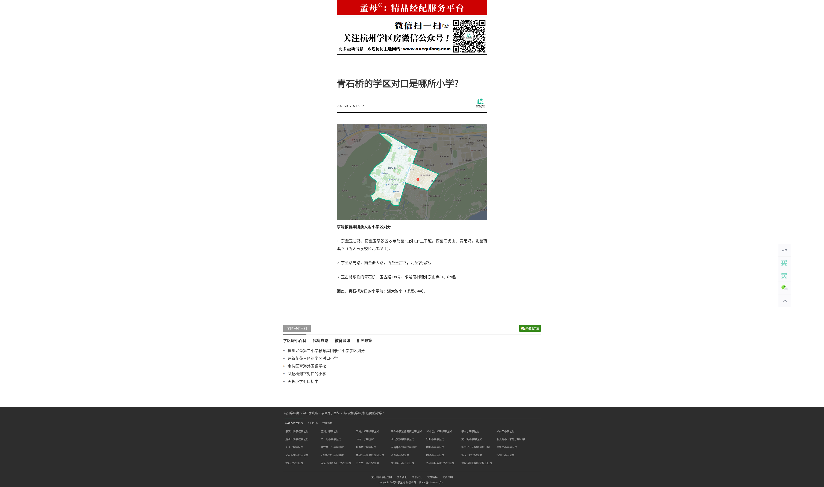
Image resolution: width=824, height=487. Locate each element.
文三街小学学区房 (471, 439)
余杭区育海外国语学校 (307, 366)
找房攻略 (320, 340)
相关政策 (364, 340)
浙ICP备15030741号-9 (431, 482)
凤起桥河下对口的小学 (307, 373)
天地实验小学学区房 (332, 455)
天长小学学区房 (294, 447)
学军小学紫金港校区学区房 (406, 431)
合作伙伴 (327, 423)
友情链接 (432, 477)
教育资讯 (342, 340)
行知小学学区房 (435, 439)
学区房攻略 (310, 413)
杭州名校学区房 (294, 423)
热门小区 (313, 423)
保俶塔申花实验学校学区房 (476, 463)
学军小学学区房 (470, 431)
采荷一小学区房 (365, 439)
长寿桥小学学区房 (366, 447)
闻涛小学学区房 (435, 455)
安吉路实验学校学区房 (404, 447)
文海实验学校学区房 (297, 455)
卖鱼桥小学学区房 (507, 447)
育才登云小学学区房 (332, 447)
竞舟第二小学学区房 (402, 463)
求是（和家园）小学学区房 (336, 463)
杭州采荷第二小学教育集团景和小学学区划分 (326, 350)
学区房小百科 (297, 328)
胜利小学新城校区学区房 (370, 455)
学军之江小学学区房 (367, 463)
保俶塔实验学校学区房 (439, 431)
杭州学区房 (291, 413)
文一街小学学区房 (331, 439)
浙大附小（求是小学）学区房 (512, 439)
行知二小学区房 (506, 455)
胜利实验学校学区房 (297, 439)
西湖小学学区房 (400, 455)
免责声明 (447, 477)
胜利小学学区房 (435, 447)
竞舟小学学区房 (294, 463)
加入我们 (402, 477)
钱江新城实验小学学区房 (440, 463)
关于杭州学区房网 (381, 477)
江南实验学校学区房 (402, 439)
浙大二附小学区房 (471, 455)
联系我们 (417, 477)
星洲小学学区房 (330, 431)
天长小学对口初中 (303, 381)
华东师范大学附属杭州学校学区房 (476, 447)
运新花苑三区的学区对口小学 (313, 358)
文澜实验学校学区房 (367, 431)
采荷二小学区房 (506, 431)
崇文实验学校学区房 (297, 431)
